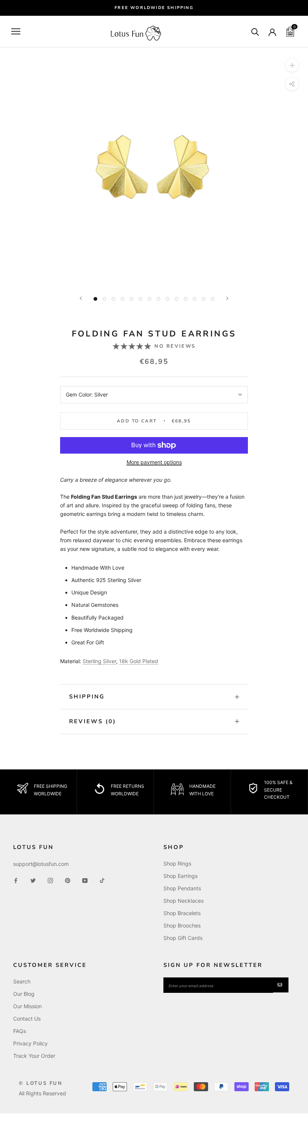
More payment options (154, 462)
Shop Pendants (182, 888)
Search (21, 981)
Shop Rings (177, 863)
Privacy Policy (30, 1043)
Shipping (87, 696)
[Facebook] (15, 880)
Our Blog (24, 994)
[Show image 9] (167, 299)
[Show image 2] (104, 299)
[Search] (255, 31)
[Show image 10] (176, 299)
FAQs (19, 1031)
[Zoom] (292, 65)
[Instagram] (50, 880)
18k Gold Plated (138, 661)
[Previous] (81, 298)
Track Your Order (34, 1056)
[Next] (227, 298)
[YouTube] (85, 880)
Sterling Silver (99, 661)
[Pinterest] (67, 880)
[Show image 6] (140, 299)
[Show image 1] (95, 299)
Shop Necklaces (183, 900)
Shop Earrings (180, 876)
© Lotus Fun (41, 1083)
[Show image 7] (149, 299)
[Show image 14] (212, 299)
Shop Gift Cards (182, 938)
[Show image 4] (122, 299)
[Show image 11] (185, 299)
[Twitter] (33, 880)
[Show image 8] (158, 299)
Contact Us (27, 1018)
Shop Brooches (182, 925)
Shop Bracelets (182, 913)
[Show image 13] (203, 299)
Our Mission (27, 1006)
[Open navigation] (15, 31)
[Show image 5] (131, 299)
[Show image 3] (113, 299)
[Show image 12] (194, 299)
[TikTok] (102, 880)
